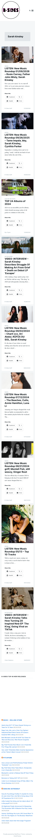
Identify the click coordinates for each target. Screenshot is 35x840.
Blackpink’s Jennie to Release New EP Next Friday (17, 773)
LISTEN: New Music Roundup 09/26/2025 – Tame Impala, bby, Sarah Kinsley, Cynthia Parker (17, 140)
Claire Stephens (9, 660)
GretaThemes (17, 836)
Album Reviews (10, 199)
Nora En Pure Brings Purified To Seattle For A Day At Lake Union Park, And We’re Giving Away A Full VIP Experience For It (17, 796)
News (6, 66)
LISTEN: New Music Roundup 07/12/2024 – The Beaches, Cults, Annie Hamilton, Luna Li (17, 400)
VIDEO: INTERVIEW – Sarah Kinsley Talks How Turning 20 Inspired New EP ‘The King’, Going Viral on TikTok (17, 622)
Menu (32, 10)
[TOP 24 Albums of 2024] (17, 187)
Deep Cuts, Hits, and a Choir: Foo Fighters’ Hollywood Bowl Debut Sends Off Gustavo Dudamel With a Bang (15, 732)
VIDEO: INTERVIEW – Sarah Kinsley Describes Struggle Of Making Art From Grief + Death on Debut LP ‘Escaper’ (17, 266)
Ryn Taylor (7, 232)
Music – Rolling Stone (12, 720)
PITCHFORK (7, 758)
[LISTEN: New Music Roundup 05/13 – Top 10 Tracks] (17, 524)
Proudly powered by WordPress (11, 834)
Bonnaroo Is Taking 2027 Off (11, 778)
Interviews (9, 256)
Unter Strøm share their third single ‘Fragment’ (16, 820)
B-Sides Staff (8, 108)
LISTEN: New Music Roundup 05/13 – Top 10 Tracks (17, 551)
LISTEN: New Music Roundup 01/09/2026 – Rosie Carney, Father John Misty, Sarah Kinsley (17, 74)
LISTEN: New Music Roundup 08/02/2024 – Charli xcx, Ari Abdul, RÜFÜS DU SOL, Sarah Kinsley (17, 334)
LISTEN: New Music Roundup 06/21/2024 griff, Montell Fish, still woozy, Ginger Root (17, 467)
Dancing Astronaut (11, 789)
